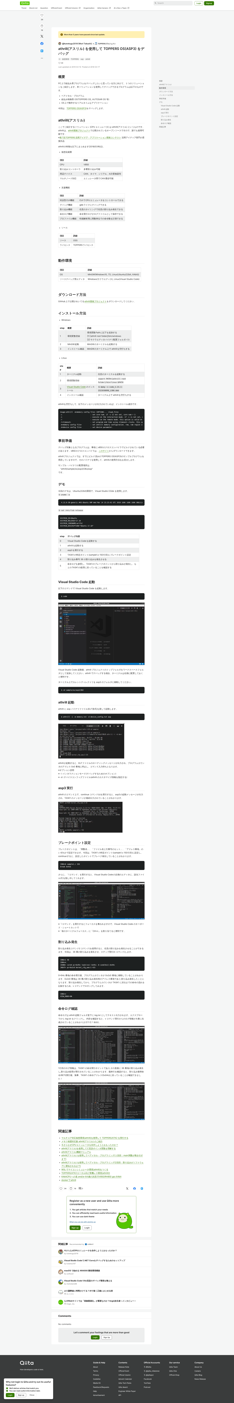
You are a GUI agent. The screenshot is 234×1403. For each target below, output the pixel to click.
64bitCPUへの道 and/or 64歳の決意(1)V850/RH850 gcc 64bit (91, 1176)
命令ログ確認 (166, 123)
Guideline (96, 1379)
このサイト (104, 451)
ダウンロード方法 (166, 91)
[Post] (42, 36)
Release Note (123, 1367)
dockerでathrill (68, 1180)
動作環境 (162, 88)
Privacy (96, 1375)
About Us (198, 1367)
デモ (161, 102)
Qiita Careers (104, 8)
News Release (200, 1379)
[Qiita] (25, 3)
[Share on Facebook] (42, 43)
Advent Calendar (125, 1379)
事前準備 (162, 99)
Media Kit (97, 1383)
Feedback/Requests (101, 1387)
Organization (88, 8)
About (95, 1367)
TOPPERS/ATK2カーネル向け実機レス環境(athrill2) (85, 1173)
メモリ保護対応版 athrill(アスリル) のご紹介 (82, 1141)
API (119, 1395)
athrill (88, 59)
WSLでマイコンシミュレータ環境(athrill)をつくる (84, 1169)
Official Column (73, 8)
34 (42, 20)
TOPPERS (75, 59)
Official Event (56, 8)
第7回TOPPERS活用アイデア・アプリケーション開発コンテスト (90, 137)
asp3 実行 (165, 113)
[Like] (42, 15)
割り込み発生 (166, 120)
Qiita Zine (173, 1371)
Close (32, 1395)
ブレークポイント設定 (169, 116)
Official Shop (174, 1375)
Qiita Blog (198, 1375)
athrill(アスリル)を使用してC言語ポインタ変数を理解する (88, 1148)
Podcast (147, 1387)
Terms (95, 1371)
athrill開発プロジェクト (79, 130)
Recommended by (77, 1244)
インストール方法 (166, 95)
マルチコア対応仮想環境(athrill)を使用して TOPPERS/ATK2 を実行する (94, 1138)
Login (198, 3)
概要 (161, 81)
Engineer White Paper (127, 1391)
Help (95, 1391)
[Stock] (42, 26)
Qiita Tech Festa (124, 1383)
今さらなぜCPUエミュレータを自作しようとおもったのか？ (89, 1145)
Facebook (148, 1379)
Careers (198, 1371)
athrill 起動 (165, 109)
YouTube (147, 1383)
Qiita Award (123, 1387)
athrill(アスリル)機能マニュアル (76, 1152)
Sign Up (106, 1337)
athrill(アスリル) (165, 84)
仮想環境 (65, 59)
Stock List (33, 8)
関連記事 (162, 127)
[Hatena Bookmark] (42, 51)
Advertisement (99, 1395)
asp (82, 59)
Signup (209, 3)
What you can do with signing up (83, 1222)
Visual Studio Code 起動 (170, 106)
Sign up (21, 1395)
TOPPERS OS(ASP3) (76, 108)
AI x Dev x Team (121, 8)
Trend (23, 8)
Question (44, 8)
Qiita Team (173, 1367)
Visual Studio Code (76, 387)
